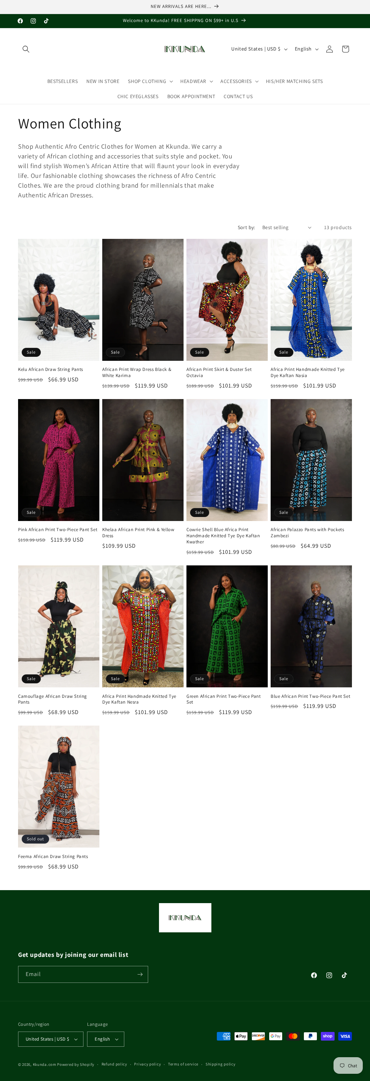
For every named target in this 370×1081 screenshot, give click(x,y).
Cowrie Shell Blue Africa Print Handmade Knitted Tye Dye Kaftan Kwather (223, 536)
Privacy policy (147, 1064)
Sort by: (246, 227)
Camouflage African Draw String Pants (52, 699)
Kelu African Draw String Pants (50, 369)
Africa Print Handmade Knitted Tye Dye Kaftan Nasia (308, 372)
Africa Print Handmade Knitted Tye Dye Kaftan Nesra (139, 699)
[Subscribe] (140, 974)
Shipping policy (221, 1064)
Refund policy (114, 1064)
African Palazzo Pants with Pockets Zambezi (307, 533)
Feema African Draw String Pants (53, 856)
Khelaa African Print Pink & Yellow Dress (138, 533)
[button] (26, 49)
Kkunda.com (45, 1064)
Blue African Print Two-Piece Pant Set (310, 696)
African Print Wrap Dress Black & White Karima (136, 372)
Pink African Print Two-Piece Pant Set (57, 530)
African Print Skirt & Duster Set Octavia (218, 372)
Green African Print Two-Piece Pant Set (223, 699)
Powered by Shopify (75, 1064)
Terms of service (183, 1064)
